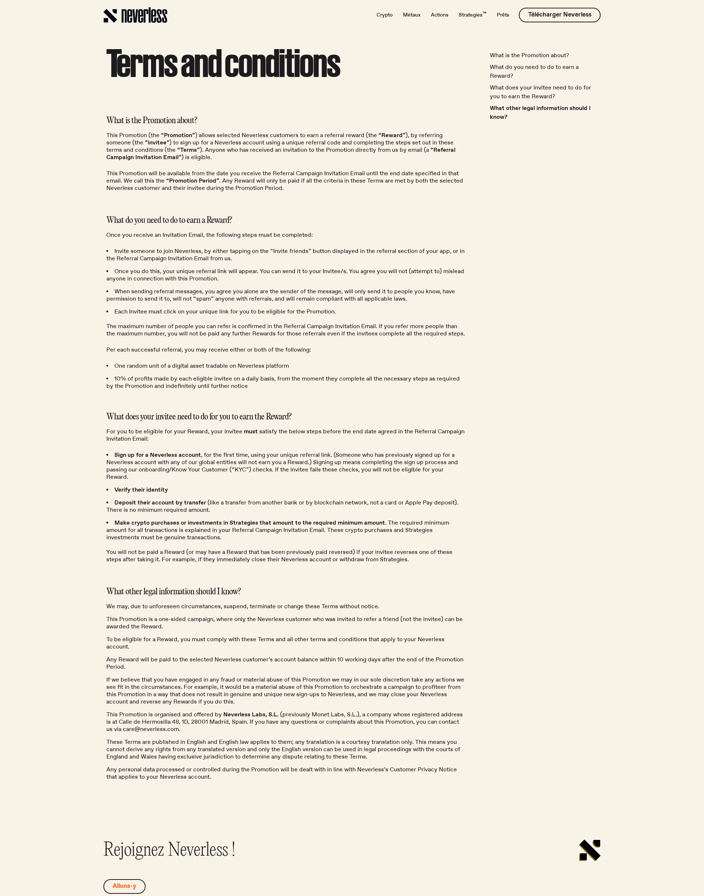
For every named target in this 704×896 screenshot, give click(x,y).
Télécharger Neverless (559, 15)
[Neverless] (135, 15)
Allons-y (124, 886)
